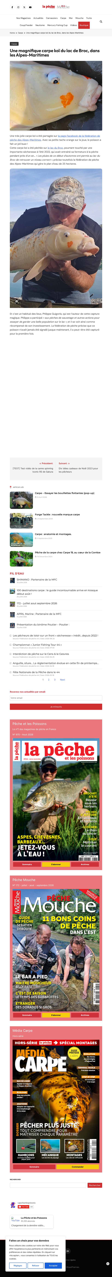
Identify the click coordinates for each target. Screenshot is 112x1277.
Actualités (38, 18)
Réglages (18, 1265)
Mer (71, 18)
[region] (35, 1254)
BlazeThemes (72, 1267)
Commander (78, 1167)
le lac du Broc (55, 148)
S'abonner (56, 864)
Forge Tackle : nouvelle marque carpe (57, 514)
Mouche (79, 18)
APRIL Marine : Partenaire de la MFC (39, 613)
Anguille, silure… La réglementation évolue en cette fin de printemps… (56, 663)
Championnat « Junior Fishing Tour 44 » (37, 644)
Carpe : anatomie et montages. (53, 534)
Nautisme (40, 25)
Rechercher (15, 1179)
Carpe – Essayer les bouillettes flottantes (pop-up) (64, 493)
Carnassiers (52, 18)
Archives (85, 864)
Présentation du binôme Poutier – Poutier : (43, 624)
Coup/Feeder (26, 25)
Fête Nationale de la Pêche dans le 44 (36, 672)
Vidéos (73, 25)
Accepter (53, 1265)
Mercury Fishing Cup (57, 25)
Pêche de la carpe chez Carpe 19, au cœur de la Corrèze (67, 552)
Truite (89, 18)
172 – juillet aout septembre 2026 (37, 603)
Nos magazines (23, 18)
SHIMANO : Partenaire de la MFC (37, 579)
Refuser (35, 1265)
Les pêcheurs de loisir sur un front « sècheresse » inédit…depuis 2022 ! (55, 635)
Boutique (84, 25)
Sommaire (27, 864)
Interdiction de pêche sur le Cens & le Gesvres (41, 654)
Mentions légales (69, 1260)
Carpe (63, 18)
